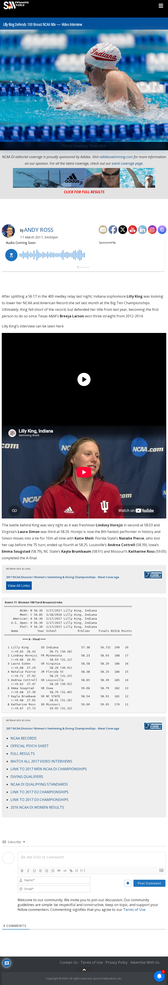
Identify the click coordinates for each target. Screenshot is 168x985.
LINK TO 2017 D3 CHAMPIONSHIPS (39, 799)
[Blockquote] (59, 870)
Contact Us (69, 962)
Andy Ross (38, 229)
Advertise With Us (144, 962)
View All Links (19, 585)
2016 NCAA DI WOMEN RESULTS (37, 807)
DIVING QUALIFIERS (26, 776)
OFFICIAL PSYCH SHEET (29, 746)
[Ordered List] (47, 870)
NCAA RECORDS (23, 738)
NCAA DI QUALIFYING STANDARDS (39, 784)
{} (76, 870)
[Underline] (34, 870)
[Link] (71, 870)
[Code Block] (65, 870)
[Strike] (40, 870)
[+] (82, 870)
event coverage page (127, 163)
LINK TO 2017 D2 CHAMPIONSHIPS (39, 792)
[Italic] (28, 870)
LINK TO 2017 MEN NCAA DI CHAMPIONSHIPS (48, 769)
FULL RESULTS (22, 753)
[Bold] (22, 870)
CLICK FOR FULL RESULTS (84, 191)
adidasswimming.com (116, 156)
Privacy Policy (117, 962)
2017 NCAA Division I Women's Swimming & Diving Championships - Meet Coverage (62, 577)
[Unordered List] (53, 870)
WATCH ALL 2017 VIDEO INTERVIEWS (41, 761)
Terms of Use (134, 909)
